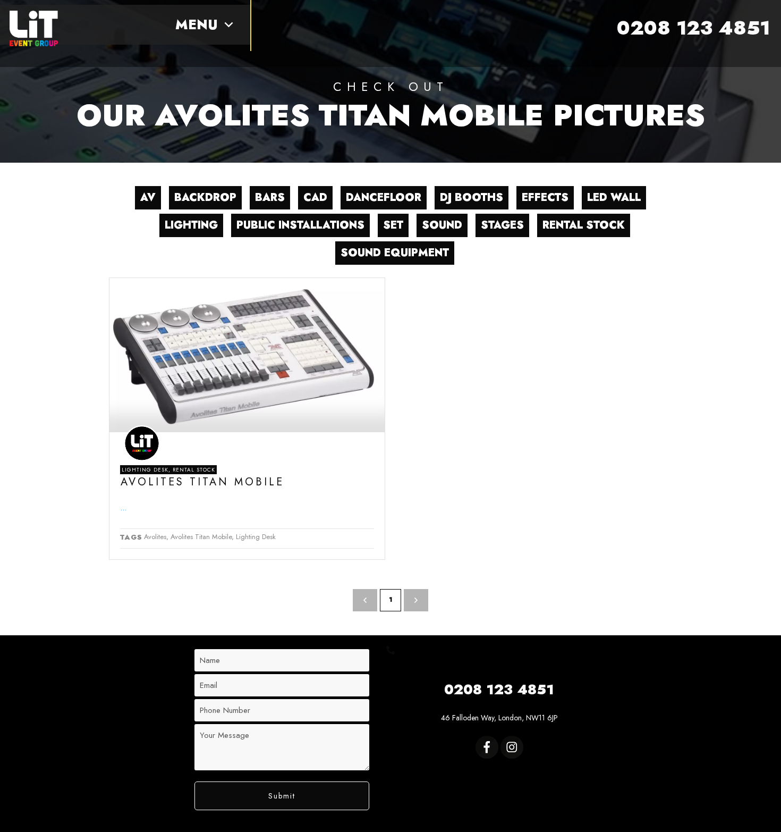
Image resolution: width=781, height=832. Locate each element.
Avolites (155, 537)
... (123, 508)
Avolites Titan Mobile (202, 482)
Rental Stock (194, 470)
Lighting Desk (145, 470)
